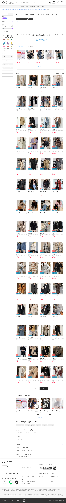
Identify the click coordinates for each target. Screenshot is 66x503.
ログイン (5, 466)
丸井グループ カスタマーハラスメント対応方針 (35, 489)
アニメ (43, 6)
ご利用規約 (4, 489)
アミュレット (45, 425)
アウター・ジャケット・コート (32, 9)
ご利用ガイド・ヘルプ (54, 476)
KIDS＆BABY (32, 6)
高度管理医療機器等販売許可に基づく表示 (24, 490)
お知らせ (52, 481)
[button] (7, 21)
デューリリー (38, 425)
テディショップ (51, 425)
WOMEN (22, 6)
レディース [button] (5, 18)
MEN (27, 6)
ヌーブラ (32, 425)
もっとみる (40, 66)
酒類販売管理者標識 (14, 490)
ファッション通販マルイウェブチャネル (8, 9)
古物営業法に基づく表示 (5, 490)
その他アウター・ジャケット (42, 9)
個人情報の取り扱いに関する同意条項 (21, 489)
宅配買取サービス (52, 490)
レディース (26, 9)
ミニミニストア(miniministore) (19, 9)
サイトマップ (47, 490)
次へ (44, 388)
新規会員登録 (41, 476)
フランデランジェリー (20, 425)
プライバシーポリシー (10, 489)
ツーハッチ (27, 425)
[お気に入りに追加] (26, 399)
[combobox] (25, 2)
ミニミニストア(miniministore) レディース (23, 456)
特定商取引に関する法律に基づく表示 (54, 489)
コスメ (38, 6)
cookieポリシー (45, 489)
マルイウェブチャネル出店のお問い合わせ (37, 490)
